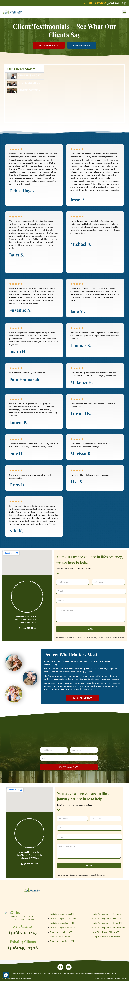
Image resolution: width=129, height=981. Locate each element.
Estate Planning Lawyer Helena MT (107, 919)
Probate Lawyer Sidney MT (62, 923)
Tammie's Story (29, 90)
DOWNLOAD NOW (68, 767)
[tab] (24, 76)
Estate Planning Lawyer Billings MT (107, 914)
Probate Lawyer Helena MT (62, 914)
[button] (124, 12)
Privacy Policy (99, 978)
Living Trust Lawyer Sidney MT (105, 932)
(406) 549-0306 (23, 947)
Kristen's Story (29, 75)
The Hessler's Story (29, 82)
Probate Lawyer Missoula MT (63, 919)
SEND (90, 629)
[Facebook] (60, 967)
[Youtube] (69, 967)
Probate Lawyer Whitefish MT (63, 928)
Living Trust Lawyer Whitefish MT (106, 937)
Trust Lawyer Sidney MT (60, 937)
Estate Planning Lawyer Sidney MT (107, 923)
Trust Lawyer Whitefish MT (62, 941)
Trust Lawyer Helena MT (61, 932)
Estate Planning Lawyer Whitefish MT (108, 928)
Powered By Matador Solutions (118, 978)
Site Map (106, 978)
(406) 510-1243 (23, 932)
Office (15, 912)
